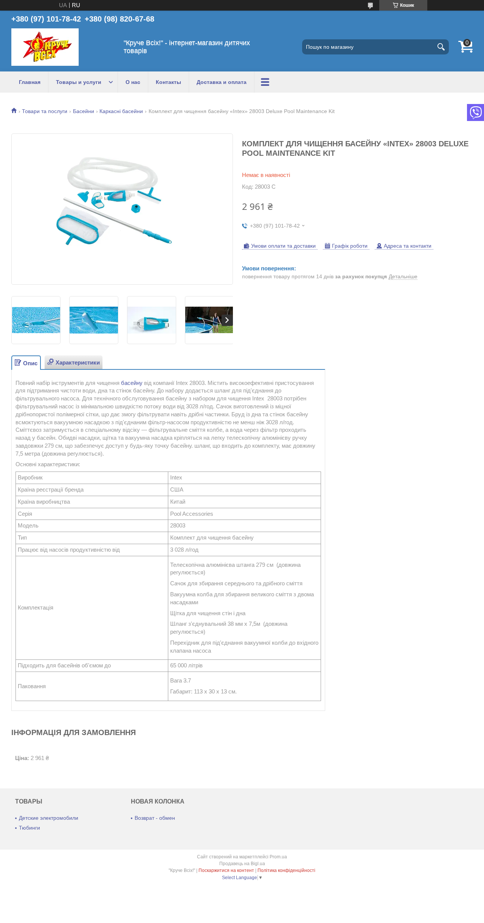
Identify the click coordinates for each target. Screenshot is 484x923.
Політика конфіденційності (286, 870)
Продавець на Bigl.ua (242, 863)
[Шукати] (441, 46)
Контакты (168, 82)
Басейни (83, 111)
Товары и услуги (78, 82)
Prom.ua (278, 856)
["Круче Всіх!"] (45, 47)
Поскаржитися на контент (226, 870)
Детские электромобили (48, 818)
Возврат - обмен (155, 818)
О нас (133, 82)
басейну (132, 383)
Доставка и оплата (222, 82)
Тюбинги (29, 828)
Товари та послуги (44, 111)
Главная (29, 82)
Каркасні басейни (121, 111)
